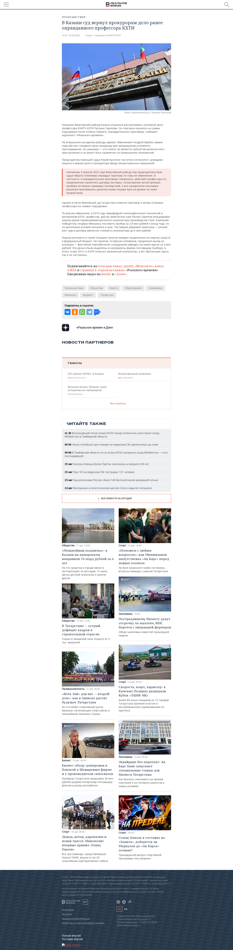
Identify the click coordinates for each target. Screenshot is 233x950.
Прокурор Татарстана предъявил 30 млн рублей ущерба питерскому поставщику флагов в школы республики (87, 775)
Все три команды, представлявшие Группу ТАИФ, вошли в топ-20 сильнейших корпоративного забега (85, 849)
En (125, 909)
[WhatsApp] (82, 312)
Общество (96, 288)
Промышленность (73, 688)
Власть (114, 288)
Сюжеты (75, 363)
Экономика (155, 288)
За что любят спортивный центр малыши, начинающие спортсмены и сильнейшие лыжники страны (86, 704)
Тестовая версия (72, 939)
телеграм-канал (110, 266)
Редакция (68, 910)
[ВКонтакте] (67, 312)
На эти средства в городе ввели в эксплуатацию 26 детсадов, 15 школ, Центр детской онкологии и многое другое (88, 564)
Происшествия (74, 17)
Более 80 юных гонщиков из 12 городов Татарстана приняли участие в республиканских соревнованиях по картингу (144, 698)
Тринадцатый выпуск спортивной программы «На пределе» (142, 848)
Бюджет (88, 295)
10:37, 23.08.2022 (71, 35)
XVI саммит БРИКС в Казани (86, 375)
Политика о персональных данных (83, 923)
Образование (133, 288)
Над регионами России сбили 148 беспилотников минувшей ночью (111, 480)
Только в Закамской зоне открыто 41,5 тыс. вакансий (86, 634)
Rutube (106, 274)
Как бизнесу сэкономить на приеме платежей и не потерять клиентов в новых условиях (142, 774)
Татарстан (106, 295)
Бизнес (66, 760)
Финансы (70, 295)
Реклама (67, 914)
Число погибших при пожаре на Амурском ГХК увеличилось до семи (111, 444)
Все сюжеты (118, 403)
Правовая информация (76, 919)
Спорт (66, 831)
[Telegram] (89, 312)
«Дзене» (121, 274)
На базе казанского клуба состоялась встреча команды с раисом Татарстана (144, 560)
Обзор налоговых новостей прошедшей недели (145, 627)
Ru (119, 909)
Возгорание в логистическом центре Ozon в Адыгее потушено (108, 488)
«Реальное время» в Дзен (94, 327)
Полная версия (71, 935)
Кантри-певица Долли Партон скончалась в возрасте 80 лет (107, 464)
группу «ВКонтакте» (138, 266)
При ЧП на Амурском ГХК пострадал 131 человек (99, 472)
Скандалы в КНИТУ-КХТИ (107, 35)
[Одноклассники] (75, 312)
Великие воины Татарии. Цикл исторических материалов (87, 390)
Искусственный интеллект (134, 375)
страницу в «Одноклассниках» (102, 270)
